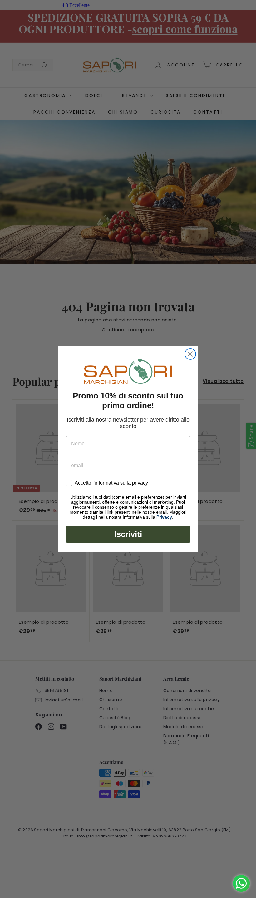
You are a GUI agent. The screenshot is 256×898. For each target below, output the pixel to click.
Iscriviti (128, 534)
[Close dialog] (190, 354)
